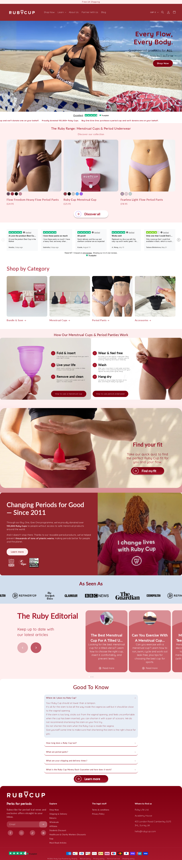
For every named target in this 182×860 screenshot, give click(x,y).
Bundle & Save (15, 320)
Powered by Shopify (69, 859)
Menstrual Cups (58, 320)
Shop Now (54, 810)
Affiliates (53, 826)
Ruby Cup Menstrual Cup (80, 199)
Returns (52, 818)
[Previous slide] (22, 647)
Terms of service (113, 859)
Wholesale (54, 822)
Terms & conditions (100, 810)
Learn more (17, 551)
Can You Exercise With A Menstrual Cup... (150, 637)
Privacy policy (98, 859)
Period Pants (99, 320)
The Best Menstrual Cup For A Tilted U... (107, 637)
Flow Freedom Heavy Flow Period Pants (33, 199)
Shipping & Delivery (58, 814)
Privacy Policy (98, 814)
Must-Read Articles (57, 843)
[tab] (89, 677)
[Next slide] (36, 647)
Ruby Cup (58, 859)
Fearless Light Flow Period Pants (142, 199)
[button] (61, 12)
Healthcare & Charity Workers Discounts (67, 834)
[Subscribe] (43, 824)
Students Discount (57, 830)
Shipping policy (128, 859)
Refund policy (85, 859)
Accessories (141, 320)
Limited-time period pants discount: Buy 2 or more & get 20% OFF (91, 2)
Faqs (51, 839)
